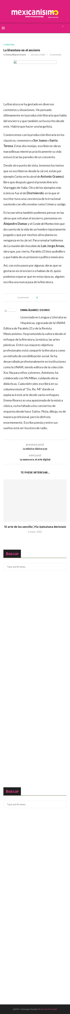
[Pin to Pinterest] (49, 297)
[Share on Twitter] (46, 297)
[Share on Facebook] (43, 297)
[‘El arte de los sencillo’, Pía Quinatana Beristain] (35, 500)
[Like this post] (39, 297)
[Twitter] (53, 28)
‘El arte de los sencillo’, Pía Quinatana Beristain (35, 526)
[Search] (66, 28)
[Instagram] (57, 28)
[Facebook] (49, 28)
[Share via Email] (53, 297)
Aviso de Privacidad (49, 1009)
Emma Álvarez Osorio (16, 54)
